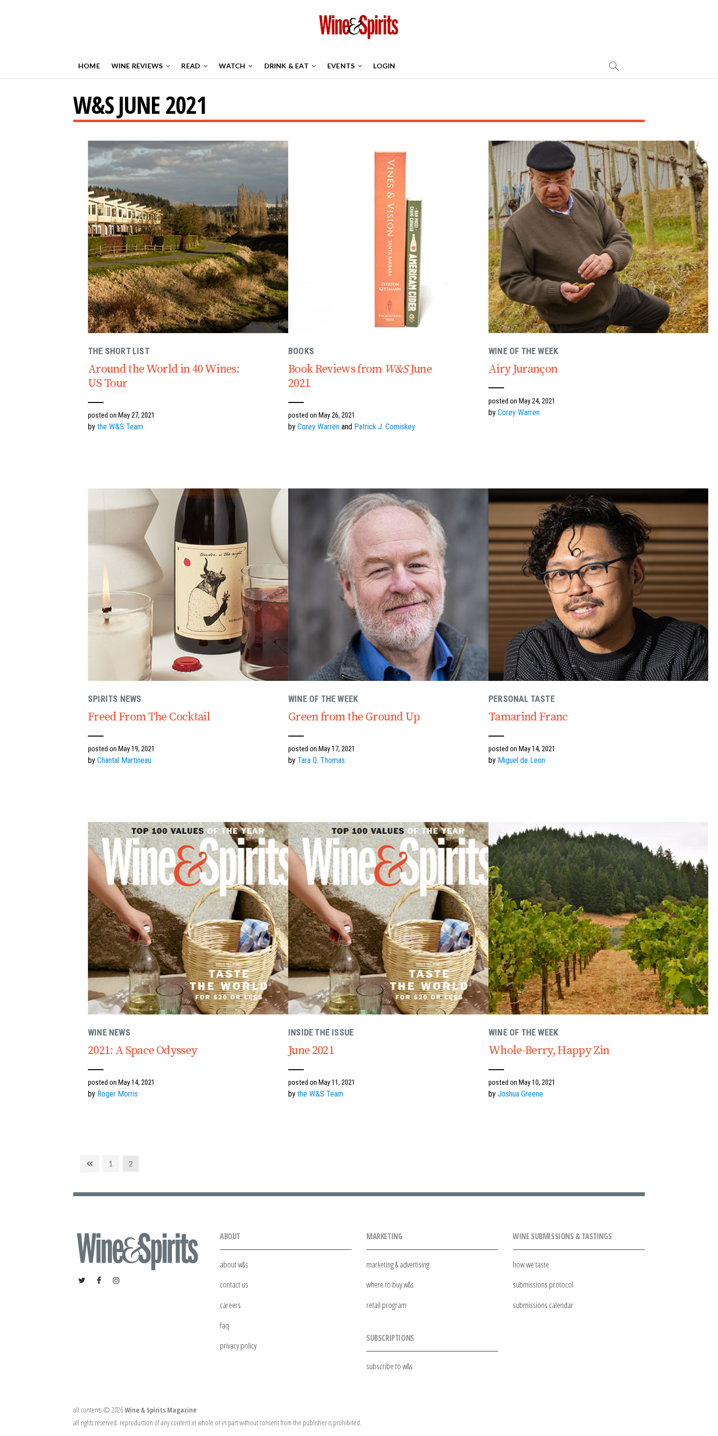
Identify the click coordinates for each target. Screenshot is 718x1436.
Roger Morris (117, 1093)
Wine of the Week (523, 351)
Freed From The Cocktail (149, 717)
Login (384, 66)
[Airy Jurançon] (598, 237)
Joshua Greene (520, 1093)
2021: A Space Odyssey (142, 1050)
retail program (386, 1304)
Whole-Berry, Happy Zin (549, 1050)
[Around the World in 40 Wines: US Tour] (198, 237)
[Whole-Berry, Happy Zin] (598, 918)
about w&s (234, 1264)
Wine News (109, 1032)
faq (224, 1325)
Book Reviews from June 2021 (360, 376)
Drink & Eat (286, 66)
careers (230, 1304)
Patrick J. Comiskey (384, 426)
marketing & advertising (397, 1264)
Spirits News (114, 699)
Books (301, 351)
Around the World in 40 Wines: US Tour (163, 376)
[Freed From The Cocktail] (198, 584)
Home (89, 66)
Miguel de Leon (521, 760)
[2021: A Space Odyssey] (198, 918)
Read (190, 66)
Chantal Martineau (124, 760)
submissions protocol (543, 1284)
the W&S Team (120, 426)
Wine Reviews (137, 66)
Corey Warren (318, 426)
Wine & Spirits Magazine (160, 1410)
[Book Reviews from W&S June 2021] (398, 237)
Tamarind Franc (528, 717)
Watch (232, 66)
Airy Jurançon (522, 369)
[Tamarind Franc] (598, 584)
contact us (234, 1284)
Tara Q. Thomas (321, 760)
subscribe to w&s (389, 1366)
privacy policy (238, 1345)
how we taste (531, 1264)
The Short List (118, 351)
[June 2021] (398, 918)
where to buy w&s (390, 1284)
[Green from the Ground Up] (398, 584)
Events (341, 66)
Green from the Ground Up (354, 717)
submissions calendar (543, 1304)
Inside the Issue (321, 1032)
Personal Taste (521, 699)
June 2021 (311, 1050)
